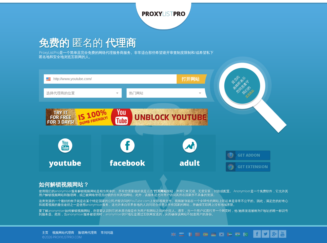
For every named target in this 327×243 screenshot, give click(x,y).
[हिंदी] (237, 234)
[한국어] (221, 234)
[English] (173, 234)
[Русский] (181, 234)
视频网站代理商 (63, 232)
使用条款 (249, 94)
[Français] (189, 234)
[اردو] (245, 234)
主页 (45, 232)
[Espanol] (205, 234)
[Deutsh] (213, 234)
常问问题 (107, 232)
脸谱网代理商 (87, 232)
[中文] (197, 234)
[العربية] (229, 234)
